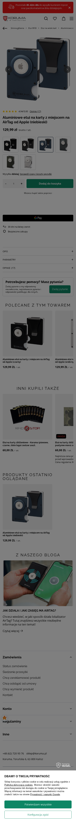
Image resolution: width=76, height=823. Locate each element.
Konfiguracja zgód (38, 814)
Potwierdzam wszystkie (38, 804)
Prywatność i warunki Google (45, 794)
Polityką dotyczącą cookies (18, 785)
